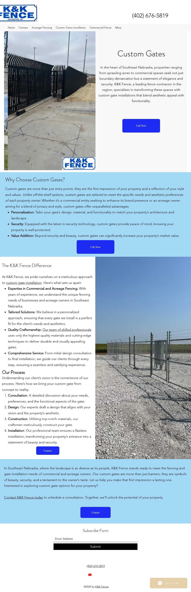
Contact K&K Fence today (23, 497)
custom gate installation (24, 283)
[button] (47, 450)
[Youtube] (90, 575)
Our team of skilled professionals (67, 330)
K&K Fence (102, 586)
